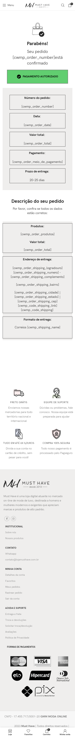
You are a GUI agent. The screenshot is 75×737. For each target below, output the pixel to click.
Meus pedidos (12, 586)
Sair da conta (12, 598)
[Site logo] (37, 5)
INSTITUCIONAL (14, 526)
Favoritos (10, 581)
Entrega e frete (13, 614)
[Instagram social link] (13, 518)
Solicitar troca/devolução (18, 625)
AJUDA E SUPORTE (15, 608)
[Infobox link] (37, 716)
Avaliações (10, 631)
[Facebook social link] (6, 518)
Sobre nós (10, 532)
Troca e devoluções (15, 620)
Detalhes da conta (15, 574)
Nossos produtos (14, 538)
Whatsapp (10, 553)
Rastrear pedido (13, 592)
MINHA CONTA (13, 569)
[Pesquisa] (62, 5)
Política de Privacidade (17, 637)
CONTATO (10, 547)
